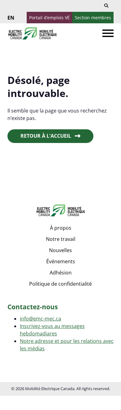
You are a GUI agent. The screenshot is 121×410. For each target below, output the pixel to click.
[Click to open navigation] (108, 33)
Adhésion (61, 272)
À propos (60, 227)
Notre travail (60, 239)
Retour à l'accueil (45, 135)
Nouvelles (60, 250)
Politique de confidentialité (60, 283)
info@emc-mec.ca (40, 318)
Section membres (93, 18)
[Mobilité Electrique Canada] (32, 33)
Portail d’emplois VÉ (49, 18)
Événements (60, 261)
